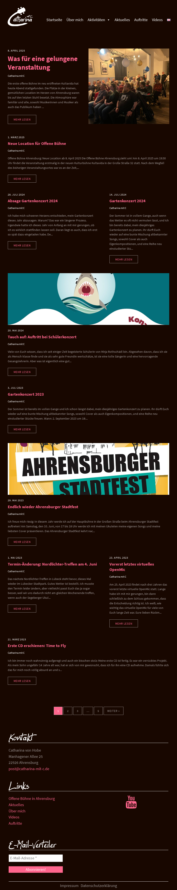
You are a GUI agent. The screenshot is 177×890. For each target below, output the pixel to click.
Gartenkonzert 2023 (26, 394)
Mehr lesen (22, 119)
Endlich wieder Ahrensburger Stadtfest (43, 506)
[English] (169, 20)
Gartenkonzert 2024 (127, 200)
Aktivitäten (96, 19)
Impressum (69, 885)
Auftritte (141, 19)
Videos (157, 19)
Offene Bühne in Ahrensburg (32, 798)
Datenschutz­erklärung (99, 885)
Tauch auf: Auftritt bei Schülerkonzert (42, 336)
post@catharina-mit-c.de (29, 768)
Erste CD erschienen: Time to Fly (37, 645)
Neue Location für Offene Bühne (37, 143)
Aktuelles (122, 19)
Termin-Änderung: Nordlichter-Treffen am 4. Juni (52, 564)
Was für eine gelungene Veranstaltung (43, 63)
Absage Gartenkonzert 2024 (33, 200)
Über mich (74, 19)
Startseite (54, 19)
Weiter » (113, 711)
